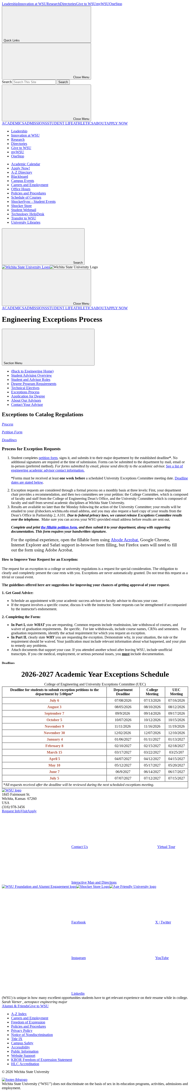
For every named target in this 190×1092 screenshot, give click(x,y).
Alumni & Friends (15, 1006)
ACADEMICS (13, 123)
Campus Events (22, 181)
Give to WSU (86, 4)
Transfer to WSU (23, 218)
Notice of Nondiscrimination (32, 1035)
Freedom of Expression (28, 1022)
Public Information (24, 1051)
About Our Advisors (26, 400)
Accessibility (20, 1047)
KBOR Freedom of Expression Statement (41, 1060)
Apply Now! (20, 168)
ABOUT (99, 123)
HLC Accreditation (25, 1064)
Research (53, 4)
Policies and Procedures (28, 193)
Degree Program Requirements (33, 384)
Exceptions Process (25, 392)
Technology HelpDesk (27, 214)
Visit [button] (24, 811)
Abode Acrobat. (125, 539)
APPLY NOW (117, 123)
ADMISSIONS (35, 123)
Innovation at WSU (32, 4)
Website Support (23, 1056)
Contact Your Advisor (27, 405)
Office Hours (20, 189)
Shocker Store (21, 206)
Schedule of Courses (26, 197)
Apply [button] (32, 811)
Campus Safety (22, 1043)
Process (7, 424)
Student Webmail (23, 210)
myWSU (102, 4)
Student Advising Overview (31, 375)
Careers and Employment (29, 185)
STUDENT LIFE (60, 123)
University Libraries (25, 222)
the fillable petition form (59, 527)
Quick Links (12, 40)
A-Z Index (19, 1014)
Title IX (16, 1039)
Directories (68, 4)
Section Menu (13, 363)
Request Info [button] (11, 811)
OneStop (115, 4)
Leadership (10, 4)
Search (7, 82)
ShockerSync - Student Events (33, 201)
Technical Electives (25, 388)
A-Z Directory (21, 172)
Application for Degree (28, 396)
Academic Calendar (25, 164)
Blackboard (19, 176)
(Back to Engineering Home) (32, 371)
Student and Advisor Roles (30, 380)
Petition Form (12, 432)
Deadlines (9, 440)
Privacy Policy (21, 1031)
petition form (48, 458)
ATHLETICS (83, 123)
